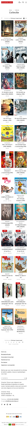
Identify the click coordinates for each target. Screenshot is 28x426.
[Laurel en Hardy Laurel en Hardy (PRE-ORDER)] (21, 55)
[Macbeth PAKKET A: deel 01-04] (21, 264)
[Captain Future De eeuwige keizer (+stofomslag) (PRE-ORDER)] (21, 133)
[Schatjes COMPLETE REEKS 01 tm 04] (7, 186)
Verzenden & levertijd (7, 357)
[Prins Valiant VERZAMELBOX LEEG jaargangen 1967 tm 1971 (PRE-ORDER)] (7, 290)
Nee (13, 424)
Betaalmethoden (6, 354)
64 (19, 342)
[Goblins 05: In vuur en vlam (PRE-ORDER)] (21, 159)
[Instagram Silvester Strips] (7, 404)
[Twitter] (4, 404)
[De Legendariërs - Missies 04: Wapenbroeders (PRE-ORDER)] (21, 212)
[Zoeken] (23, 2)
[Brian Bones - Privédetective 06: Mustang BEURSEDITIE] (21, 317)
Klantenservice (5, 360)
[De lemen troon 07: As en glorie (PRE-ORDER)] (7, 28)
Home (10, 10)
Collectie (17, 10)
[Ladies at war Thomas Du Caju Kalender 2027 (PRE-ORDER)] (7, 317)
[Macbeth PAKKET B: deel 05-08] (7, 264)
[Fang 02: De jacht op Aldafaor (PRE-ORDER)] (21, 81)
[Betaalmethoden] (7, 417)
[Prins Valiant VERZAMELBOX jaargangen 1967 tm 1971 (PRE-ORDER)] (21, 290)
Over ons (3, 352)
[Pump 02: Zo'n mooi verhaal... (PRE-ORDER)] (7, 107)
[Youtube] (10, 404)
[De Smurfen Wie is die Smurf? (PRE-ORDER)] (7, 133)
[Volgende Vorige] (22, 342)
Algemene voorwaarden (8, 365)
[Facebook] (1, 404)
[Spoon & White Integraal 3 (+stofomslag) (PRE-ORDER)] (7, 159)
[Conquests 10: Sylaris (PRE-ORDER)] (7, 55)
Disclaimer (4, 362)
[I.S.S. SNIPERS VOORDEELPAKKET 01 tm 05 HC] (21, 238)
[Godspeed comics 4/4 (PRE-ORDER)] (21, 28)
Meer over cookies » (20, 424)
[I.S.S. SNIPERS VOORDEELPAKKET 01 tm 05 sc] (7, 238)
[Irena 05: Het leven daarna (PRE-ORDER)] (21, 107)
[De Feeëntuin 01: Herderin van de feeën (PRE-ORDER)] (7, 81)
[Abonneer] (25, 378)
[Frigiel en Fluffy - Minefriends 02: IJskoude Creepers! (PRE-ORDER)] (21, 186)
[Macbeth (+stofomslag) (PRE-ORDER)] (7, 212)
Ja (9, 424)
